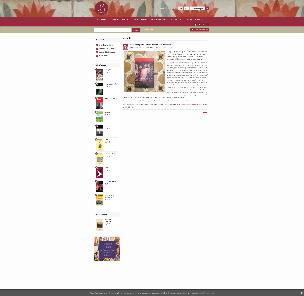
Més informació (208, 293)
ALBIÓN (107, 112)
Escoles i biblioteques (106, 52)
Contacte (171, 8)
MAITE (107, 126)
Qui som (163, 8)
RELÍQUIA (108, 70)
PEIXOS (107, 168)
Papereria (114, 19)
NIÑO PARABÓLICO (111, 98)
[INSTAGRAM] (207, 24)
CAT (180, 8)
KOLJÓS (107, 139)
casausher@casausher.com (188, 104)
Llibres (103, 19)
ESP (186, 8)
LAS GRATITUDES (110, 154)
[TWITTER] (199, 24)
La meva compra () (200, 30)
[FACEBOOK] (195, 24)
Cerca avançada (148, 29)
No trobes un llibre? (105, 45)
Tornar (204, 112)
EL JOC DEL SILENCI (111, 181)
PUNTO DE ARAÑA (111, 84)
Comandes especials (106, 49)
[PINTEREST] (203, 24)
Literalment (103, 56)
